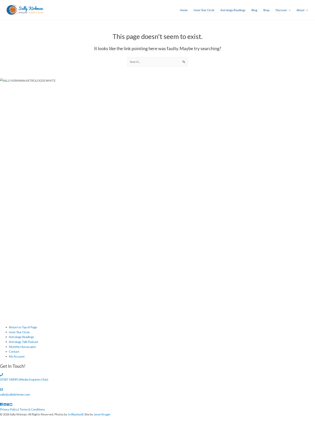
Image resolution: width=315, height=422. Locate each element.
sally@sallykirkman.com (15, 394)
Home (184, 10)
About (300, 10)
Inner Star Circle (204, 10)
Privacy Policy (9, 409)
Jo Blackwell (75, 414)
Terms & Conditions (32, 409)
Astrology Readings (232, 10)
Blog (254, 10)
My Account (17, 356)
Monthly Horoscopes (22, 347)
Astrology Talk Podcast (23, 342)
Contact (14, 351)
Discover (281, 10)
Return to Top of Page (23, 327)
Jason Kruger (102, 414)
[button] (289, 10)
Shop (266, 10)
